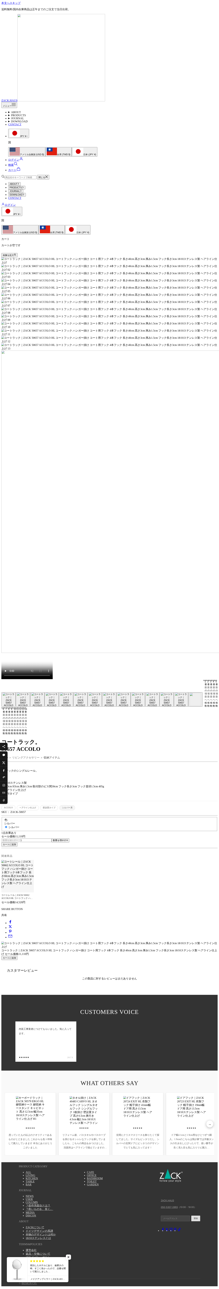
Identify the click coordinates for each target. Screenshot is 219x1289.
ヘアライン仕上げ (28, 807)
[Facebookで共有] (10, 922)
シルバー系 (67, 807)
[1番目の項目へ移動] (8, 699)
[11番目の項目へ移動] (152, 699)
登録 (196, 1218)
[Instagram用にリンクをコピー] (4, 785)
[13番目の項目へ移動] (181, 699)
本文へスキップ (11, 3)
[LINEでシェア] (4, 755)
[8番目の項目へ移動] (109, 699)
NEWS (30, 1196)
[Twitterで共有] (10, 927)
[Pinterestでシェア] (4, 777)
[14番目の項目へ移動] (195, 699)
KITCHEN (32, 1178)
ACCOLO (8, 807)
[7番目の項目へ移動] (95, 699)
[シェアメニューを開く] (4, 746)
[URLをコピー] (4, 800)
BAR (28, 1184)
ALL (28, 1172)
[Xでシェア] (4, 762)
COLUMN (32, 1202)
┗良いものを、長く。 (39, 1209)
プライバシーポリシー (39, 1257)
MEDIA (30, 1212)
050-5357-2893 (169, 1207)
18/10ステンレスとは (38, 1238)
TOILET (92, 1181)
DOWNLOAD (19, 121)
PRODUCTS (18, 115)
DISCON (31, 1215)
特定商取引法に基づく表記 (42, 1260)
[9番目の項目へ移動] (123, 699)
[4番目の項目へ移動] (51, 699)
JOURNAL (17, 118)
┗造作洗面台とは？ (38, 1205)
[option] (26, 152)
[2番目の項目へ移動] (23, 699)
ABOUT (16, 112)
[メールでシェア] (4, 792)
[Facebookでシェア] (4, 770)
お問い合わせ (34, 1268)
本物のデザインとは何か (41, 1234)
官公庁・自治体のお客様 (41, 1264)
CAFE (90, 1172)
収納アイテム (52, 757)
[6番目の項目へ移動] (80, 699)
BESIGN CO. (29, 1283)
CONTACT (14, 124)
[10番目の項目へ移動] (138, 699)
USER (29, 1199)
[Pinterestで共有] (10, 932)
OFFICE (91, 1175)
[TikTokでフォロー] (179, 1230)
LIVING (30, 1175)
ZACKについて (35, 1227)
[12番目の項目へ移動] (166, 699)
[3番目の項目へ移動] (37, 699)
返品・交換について (38, 1253)
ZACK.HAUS (167, 1200)
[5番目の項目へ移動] (66, 699)
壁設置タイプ (49, 807)
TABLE (30, 1181)
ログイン (10, 204)
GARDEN (93, 1184)
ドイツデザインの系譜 (39, 1230)
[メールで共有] (10, 937)
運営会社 (31, 1250)
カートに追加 (9, 844)
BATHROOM (95, 1178)
